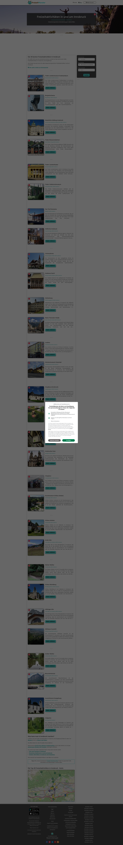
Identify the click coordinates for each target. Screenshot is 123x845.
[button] (61, 421)
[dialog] (61, 422)
